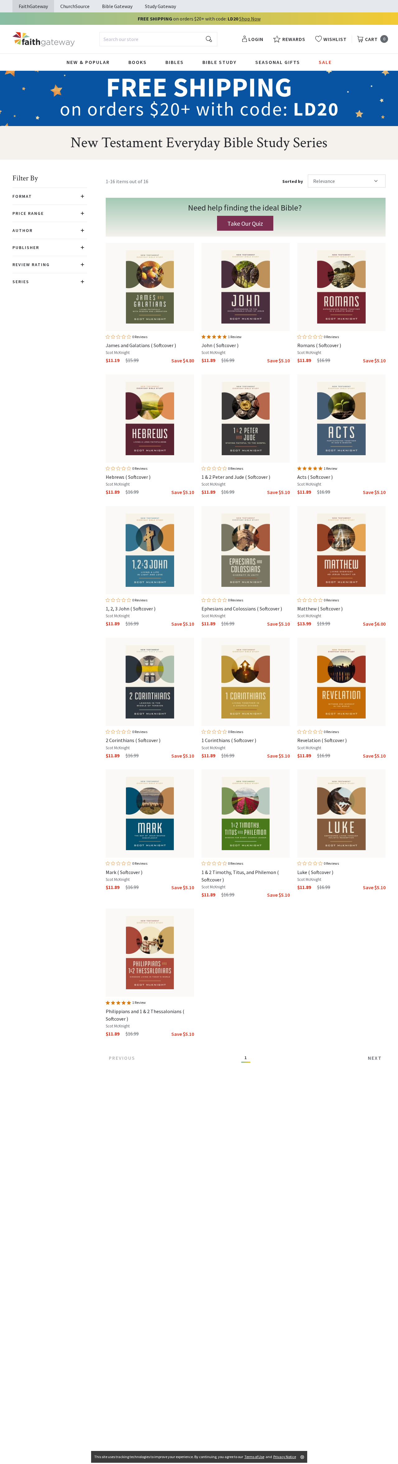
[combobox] (158, 39)
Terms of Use (254, 1456)
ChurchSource (75, 6)
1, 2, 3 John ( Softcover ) (130, 608)
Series (20, 281)
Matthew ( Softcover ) (320, 608)
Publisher (25, 247)
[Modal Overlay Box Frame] (246, 217)
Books (137, 62)
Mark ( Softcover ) (124, 872)
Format (22, 196)
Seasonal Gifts (277, 62)
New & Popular (88, 62)
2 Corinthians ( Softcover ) (133, 740)
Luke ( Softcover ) (315, 872)
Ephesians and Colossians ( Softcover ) (241, 608)
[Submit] (209, 39)
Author (22, 230)
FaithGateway (33, 6)
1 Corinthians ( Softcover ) (228, 740)
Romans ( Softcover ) (319, 345)
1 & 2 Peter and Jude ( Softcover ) (235, 477)
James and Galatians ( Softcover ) (141, 345)
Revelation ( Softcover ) (322, 740)
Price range (28, 213)
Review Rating (31, 264)
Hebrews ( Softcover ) (128, 477)
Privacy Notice (284, 1456)
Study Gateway (160, 6)
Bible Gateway (117, 6)
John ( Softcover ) (219, 345)
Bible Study (219, 62)
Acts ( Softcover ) (315, 477)
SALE (325, 62)
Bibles (174, 62)
